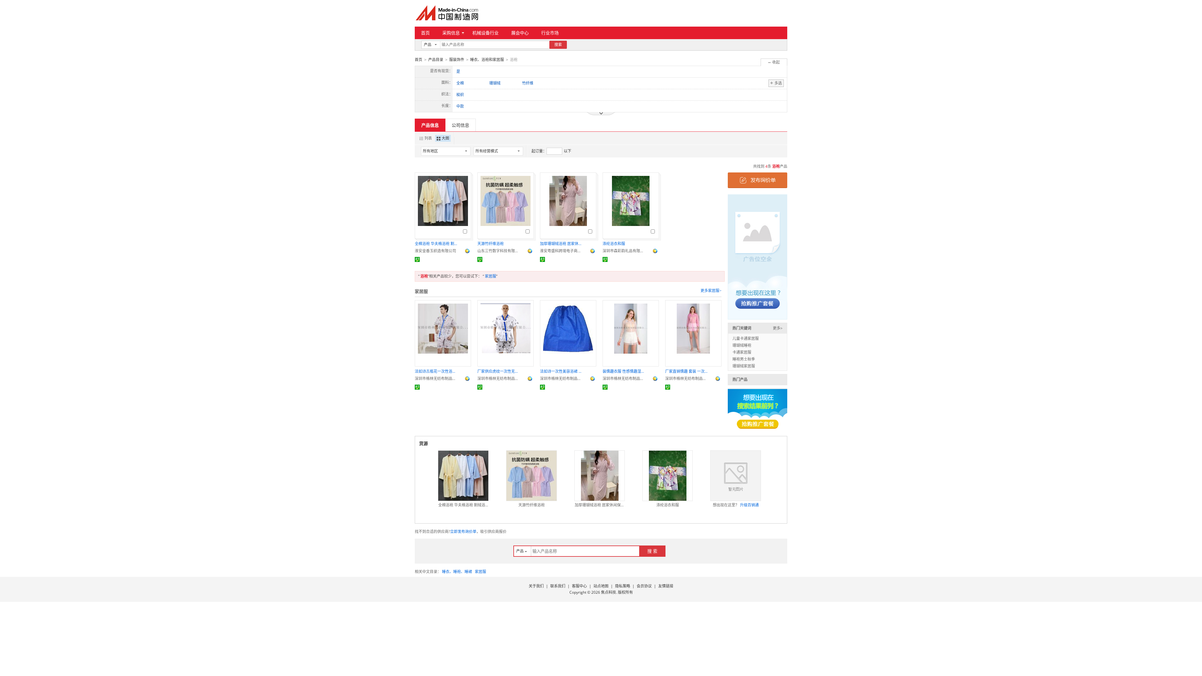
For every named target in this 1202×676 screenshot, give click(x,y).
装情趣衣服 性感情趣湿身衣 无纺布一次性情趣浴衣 (624, 371)
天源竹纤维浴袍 (490, 243)
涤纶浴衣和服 (614, 243)
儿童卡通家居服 (745, 338)
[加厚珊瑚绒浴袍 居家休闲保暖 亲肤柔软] (599, 476)
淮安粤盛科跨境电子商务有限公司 (562, 250)
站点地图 (601, 586)
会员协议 (644, 586)
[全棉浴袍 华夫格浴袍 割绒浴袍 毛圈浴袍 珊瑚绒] (463, 476)
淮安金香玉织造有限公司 (435, 250)
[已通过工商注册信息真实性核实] (417, 259)
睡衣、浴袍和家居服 (487, 59)
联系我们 (557, 586)
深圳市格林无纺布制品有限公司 (437, 378)
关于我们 (536, 586)
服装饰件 (456, 59)
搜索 (558, 44)
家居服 (490, 276)
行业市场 (550, 33)
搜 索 (652, 551)
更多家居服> (711, 291)
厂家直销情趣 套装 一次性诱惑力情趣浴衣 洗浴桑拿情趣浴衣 (687, 371)
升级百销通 (749, 505)
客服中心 (579, 586)
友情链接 (665, 586)
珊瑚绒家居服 (743, 366)
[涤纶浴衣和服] (667, 476)
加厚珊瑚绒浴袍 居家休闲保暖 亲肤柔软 (562, 243)
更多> (778, 328)
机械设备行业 (485, 33)
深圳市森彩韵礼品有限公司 (624, 250)
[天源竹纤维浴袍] (531, 476)
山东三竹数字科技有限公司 (499, 250)
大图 (445, 138)
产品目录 (435, 59)
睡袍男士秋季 (743, 359)
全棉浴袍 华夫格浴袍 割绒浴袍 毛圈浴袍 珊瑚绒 (437, 243)
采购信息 (451, 33)
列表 (428, 138)
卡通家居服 (741, 352)
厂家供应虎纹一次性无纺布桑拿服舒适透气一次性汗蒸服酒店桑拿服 (499, 371)
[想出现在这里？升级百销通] (736, 476)
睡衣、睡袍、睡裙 (457, 571)
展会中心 (520, 33)
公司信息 (460, 125)
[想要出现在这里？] (757, 256)
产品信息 (430, 125)
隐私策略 (622, 586)
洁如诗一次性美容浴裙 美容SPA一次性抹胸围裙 (562, 371)
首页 (425, 33)
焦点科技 (608, 592)
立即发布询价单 (463, 531)
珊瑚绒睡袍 (741, 345)
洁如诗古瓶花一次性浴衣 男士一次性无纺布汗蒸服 (437, 371)
